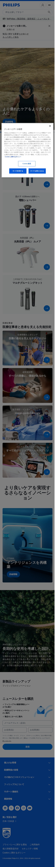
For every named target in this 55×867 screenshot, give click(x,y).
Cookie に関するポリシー (39, 156)
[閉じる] (48, 126)
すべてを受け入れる (36, 171)
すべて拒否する (17, 171)
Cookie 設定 (26, 163)
